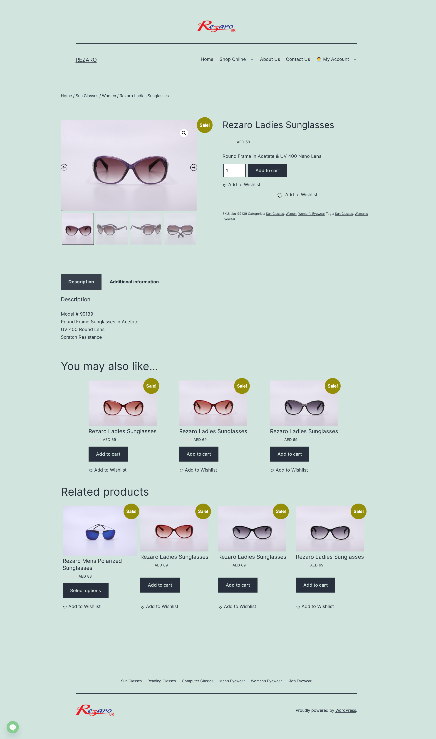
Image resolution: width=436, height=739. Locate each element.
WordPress (345, 710)
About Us (270, 59)
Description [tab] (81, 281)
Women (109, 95)
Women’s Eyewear (311, 213)
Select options (85, 590)
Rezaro (86, 60)
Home (207, 59)
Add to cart (267, 170)
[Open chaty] (13, 727)
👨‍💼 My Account (332, 59)
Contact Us (298, 59)
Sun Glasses (87, 95)
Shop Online (233, 59)
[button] (184, 133)
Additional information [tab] (134, 281)
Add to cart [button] (108, 454)
